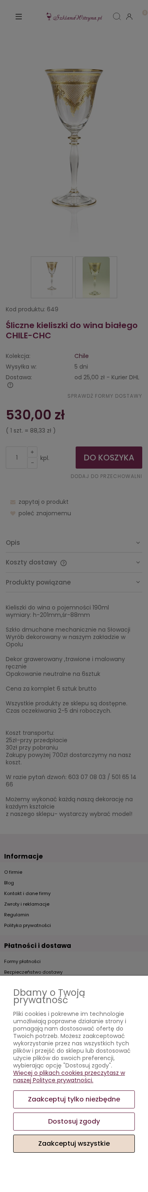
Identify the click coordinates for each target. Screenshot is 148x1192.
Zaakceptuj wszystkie (74, 1143)
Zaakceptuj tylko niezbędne (74, 1099)
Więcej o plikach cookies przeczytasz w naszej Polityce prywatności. (69, 1076)
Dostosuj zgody (74, 1121)
